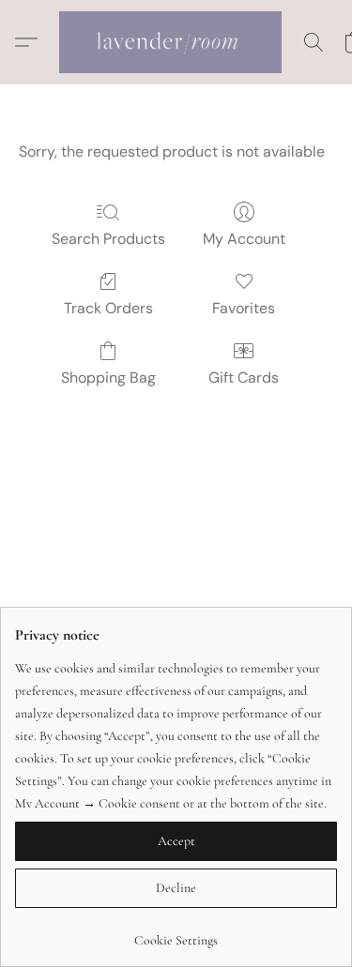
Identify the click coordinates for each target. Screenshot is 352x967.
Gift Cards (243, 377)
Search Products (108, 239)
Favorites (243, 308)
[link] (176, 933)
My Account (244, 239)
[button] (176, 42)
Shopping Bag (108, 377)
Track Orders (108, 308)
